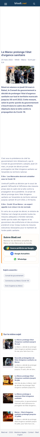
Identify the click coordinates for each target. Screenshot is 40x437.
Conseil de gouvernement (14, 275)
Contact (31, 432)
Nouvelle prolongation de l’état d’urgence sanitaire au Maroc (25, 360)
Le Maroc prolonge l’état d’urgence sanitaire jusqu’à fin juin (25, 378)
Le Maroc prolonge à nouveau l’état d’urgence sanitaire (24, 396)
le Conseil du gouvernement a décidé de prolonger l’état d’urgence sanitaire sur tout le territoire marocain (19, 93)
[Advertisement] (20, 29)
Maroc (23, 60)
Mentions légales (20, 432)
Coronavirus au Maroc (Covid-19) (17, 281)
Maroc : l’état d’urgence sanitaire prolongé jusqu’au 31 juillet (25, 414)
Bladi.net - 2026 (7, 432)
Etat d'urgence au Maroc (14, 286)
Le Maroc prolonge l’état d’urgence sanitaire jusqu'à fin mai (25, 342)
